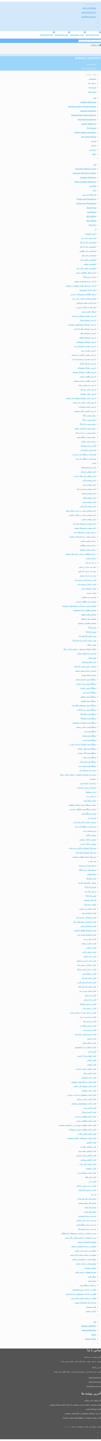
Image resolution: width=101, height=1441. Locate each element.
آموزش (93, 141)
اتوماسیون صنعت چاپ (88, 260)
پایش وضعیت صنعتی (88, 493)
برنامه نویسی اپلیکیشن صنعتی (85, 428)
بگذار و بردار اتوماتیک (88, 446)
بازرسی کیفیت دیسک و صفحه (85, 411)
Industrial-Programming (87, 119)
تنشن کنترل (92, 658)
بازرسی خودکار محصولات (86, 368)
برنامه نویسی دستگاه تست (86, 437)
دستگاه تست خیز (90, 731)
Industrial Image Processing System (82, 106)
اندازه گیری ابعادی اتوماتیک (86, 303)
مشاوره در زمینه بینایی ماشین (85, 1251)
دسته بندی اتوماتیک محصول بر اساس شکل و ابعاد (78, 775)
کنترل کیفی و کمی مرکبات (86, 1099)
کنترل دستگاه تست (89, 974)
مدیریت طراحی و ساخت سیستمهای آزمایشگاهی (78, 1233)
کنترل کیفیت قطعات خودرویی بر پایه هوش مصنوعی (77, 1125)
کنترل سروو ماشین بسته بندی (85, 1034)
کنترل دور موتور (90, 995)
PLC (94, 190)
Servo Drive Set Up (88, 137)
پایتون (94, 463)
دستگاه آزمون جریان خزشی (86, 684)
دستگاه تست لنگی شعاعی (86, 749)
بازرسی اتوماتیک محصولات (86, 342)
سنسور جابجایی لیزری (88, 844)
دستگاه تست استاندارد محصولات (84, 723)
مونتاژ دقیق (92, 1281)
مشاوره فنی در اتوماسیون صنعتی (84, 1259)
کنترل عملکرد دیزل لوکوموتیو (85, 1047)
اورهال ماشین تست (89, 312)
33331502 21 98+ (89, 8)
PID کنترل (92, 186)
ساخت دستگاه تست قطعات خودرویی (82, 809)
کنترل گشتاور (91, 1142)
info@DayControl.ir (88, 17)
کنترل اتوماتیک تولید (89, 913)
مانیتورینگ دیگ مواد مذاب (86, 1199)
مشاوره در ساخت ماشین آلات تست (83, 1255)
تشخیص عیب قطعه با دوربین (85, 601)
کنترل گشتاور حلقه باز (88, 1147)
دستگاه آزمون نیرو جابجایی (86, 710)
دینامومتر (93, 779)
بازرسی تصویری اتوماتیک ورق (85, 346)
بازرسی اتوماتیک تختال (88, 320)
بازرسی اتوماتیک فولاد (88, 333)
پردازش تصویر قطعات (88, 545)
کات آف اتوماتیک (90, 900)
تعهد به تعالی (91, 645)
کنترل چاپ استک (90, 956)
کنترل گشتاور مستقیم (88, 1160)
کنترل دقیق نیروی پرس (87, 991)
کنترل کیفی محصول (89, 1090)
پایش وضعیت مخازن (88, 519)
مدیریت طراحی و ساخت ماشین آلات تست (80, 1238)
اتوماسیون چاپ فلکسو (88, 251)
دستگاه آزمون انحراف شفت (86, 679)
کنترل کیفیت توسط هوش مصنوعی (83, 1103)
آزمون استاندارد (90, 234)
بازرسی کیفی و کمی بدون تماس (84, 402)
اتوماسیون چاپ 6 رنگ (88, 242)
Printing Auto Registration (86, 203)
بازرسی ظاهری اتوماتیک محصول (84, 372)
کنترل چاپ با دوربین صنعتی (86, 961)
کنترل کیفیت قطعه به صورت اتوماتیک (82, 1129)
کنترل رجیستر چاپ (89, 1008)
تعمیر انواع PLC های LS (87, 636)
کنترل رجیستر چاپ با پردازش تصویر (83, 1013)
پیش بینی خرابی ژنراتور (87, 567)
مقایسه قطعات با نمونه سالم (85, 1272)
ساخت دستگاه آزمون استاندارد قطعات (82, 805)
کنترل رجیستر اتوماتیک (88, 1004)
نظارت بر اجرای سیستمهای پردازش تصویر (80, 1294)
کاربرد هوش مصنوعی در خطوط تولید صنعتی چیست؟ (82, 1418)
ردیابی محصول (90, 792)
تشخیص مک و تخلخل (88, 619)
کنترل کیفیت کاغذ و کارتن (87, 1134)
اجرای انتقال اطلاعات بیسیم (86, 273)
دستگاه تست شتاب (89, 736)
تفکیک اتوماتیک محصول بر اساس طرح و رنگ (79, 649)
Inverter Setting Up (88, 124)
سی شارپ (92, 861)
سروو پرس (92, 818)
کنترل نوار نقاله (90, 1177)
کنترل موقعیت (91, 1168)
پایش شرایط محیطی (88, 467)
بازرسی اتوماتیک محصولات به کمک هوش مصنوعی (82, 1413)
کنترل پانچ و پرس (90, 939)
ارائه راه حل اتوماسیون (87, 290)
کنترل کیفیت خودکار (89, 1112)
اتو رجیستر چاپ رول (88, 238)
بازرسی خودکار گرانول (88, 363)
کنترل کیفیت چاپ (89, 1108)
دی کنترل (67, 1427)
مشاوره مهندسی (90, 1268)
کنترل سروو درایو (89, 1030)
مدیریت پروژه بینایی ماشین (86, 1220)
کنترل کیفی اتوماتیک (88, 1077)
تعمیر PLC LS (91, 632)
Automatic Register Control (85, 169)
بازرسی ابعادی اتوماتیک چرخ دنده (84, 316)
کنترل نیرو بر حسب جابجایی (86, 1186)
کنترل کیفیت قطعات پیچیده (86, 1121)
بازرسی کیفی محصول (88, 394)
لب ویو (93, 1194)
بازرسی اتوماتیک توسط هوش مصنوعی (82, 325)
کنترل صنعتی (91, 1039)
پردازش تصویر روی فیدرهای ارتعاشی (82, 537)
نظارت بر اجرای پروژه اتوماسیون (84, 1290)
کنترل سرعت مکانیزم (88, 1026)
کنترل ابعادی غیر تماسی (87, 909)
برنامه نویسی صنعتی (88, 441)
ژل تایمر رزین (91, 796)
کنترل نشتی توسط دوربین (86, 1173)
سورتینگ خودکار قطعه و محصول (84, 857)
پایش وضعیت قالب (89, 498)
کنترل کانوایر (91, 1060)
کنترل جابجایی (91, 948)
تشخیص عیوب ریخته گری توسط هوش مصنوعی (79, 606)
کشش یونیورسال (90, 904)
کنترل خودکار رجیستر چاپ (86, 965)
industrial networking (88, 111)
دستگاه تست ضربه (89, 740)
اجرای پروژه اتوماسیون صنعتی (85, 281)
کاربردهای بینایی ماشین (92, 1400)
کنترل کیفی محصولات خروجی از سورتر (81, 1095)
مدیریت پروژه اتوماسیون (87, 1216)
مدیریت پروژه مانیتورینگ (87, 1229)
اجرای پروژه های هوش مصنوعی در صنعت (81, 286)
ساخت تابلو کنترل (89, 801)
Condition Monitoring (88, 102)
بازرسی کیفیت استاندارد (87, 407)
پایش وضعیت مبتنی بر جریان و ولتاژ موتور (81, 511)
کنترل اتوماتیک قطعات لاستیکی (85, 930)
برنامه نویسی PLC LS (88, 424)
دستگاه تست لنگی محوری (86, 753)
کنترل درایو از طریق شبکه (86, 969)
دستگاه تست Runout (88, 718)
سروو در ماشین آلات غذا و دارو (84, 822)
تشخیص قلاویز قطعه (88, 614)
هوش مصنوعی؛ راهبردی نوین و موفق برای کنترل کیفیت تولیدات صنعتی (75, 1405)
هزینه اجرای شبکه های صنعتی (85, 1303)
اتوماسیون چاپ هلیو (89, 255)
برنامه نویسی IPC (89, 415)
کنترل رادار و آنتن (89, 1000)
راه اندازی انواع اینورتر (88, 783)
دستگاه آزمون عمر (89, 692)
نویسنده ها (92, 87)
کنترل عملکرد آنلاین (89, 1043)
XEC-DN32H (91, 216)
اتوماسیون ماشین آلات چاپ (86, 268)
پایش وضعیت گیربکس (88, 506)
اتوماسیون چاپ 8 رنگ (88, 247)
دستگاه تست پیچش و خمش (86, 727)
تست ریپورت (91, 593)
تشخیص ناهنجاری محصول (87, 623)
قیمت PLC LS (91, 896)
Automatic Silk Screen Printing (84, 173)
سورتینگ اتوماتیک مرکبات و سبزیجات (82, 848)
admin (93, 1335)
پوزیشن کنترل (91, 558)
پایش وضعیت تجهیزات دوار (86, 489)
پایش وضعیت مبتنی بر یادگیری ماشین (82, 515)
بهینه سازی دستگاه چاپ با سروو (84, 454)
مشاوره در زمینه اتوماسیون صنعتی (83, 1246)
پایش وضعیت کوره (89, 502)
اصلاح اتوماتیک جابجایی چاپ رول (84, 299)
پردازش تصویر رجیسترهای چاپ (84, 532)
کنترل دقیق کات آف (89, 978)
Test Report (91, 212)
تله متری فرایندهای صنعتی (86, 653)
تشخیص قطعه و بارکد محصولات (84, 610)
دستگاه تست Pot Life (88, 714)
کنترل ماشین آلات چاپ (87, 1164)
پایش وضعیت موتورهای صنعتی (85, 528)
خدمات (93, 145)
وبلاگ (94, 154)
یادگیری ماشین (90, 1311)
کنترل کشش (91, 1065)
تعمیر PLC (92, 627)
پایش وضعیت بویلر (89, 485)
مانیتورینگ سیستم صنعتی (87, 1203)
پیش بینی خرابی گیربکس (87, 571)
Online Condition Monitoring (85, 182)
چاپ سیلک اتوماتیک (89, 662)
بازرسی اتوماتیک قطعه (87, 338)
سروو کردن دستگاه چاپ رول (85, 827)
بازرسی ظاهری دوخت (88, 376)
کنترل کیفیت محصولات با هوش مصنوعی (81, 1138)
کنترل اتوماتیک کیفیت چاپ (86, 935)
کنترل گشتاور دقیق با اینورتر (86, 1155)
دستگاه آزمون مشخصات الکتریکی (84, 705)
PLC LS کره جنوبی (89, 195)
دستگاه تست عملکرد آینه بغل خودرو (83, 744)
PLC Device (91, 128)
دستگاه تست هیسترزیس (87, 766)
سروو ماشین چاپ (89, 831)
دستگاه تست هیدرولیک (88, 762)
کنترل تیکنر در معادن (88, 943)
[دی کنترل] (70, 35)
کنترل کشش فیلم (89, 1073)
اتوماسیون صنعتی (89, 264)
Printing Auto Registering (86, 199)
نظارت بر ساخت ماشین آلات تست (83, 1298)
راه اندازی (92, 150)
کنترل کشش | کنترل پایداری (86, 1069)
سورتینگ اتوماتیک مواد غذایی (85, 852)
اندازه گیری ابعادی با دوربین (86, 307)
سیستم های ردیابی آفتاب (87, 870)
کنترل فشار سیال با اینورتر (86, 1056)
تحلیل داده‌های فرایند (88, 589)
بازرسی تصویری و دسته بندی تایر (84, 359)
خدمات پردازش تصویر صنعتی (85, 671)
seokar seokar (90, 1339)
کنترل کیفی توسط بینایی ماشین (84, 1086)
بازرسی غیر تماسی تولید (87, 385)
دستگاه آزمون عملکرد (88, 697)
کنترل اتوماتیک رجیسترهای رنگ (85, 922)
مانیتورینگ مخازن (90, 1212)
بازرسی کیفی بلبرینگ (88, 389)
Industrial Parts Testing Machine (83, 115)
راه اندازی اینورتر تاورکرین (86, 788)
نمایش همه (92, 92)
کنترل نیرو (92, 1181)
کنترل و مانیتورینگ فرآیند (87, 1190)
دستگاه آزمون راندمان (88, 688)
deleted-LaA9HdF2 (88, 68)
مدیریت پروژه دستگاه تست (86, 1225)
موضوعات (92, 79)
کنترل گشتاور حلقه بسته (87, 1151)
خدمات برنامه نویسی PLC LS (85, 666)
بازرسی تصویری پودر (88, 351)
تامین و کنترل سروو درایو (87, 584)
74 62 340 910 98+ (88, 12)
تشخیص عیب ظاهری (88, 597)
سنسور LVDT (91, 835)
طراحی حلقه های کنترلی (87, 883)
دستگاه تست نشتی (89, 757)
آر (95, 229)
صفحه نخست (91, 64)
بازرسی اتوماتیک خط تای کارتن (84, 329)
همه (94, 98)
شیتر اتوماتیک (91, 878)
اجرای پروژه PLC (89, 277)
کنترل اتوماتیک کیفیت (93, 1409)
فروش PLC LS (90, 887)
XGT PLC (92, 225)
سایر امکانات (95, 45)
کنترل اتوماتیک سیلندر (88, 926)
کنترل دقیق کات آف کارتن (86, 982)
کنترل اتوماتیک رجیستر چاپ (86, 917)
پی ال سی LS (91, 563)
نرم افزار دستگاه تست (88, 1285)
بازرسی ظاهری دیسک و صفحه (85, 381)
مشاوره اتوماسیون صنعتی (86, 1242)
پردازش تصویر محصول (87, 550)
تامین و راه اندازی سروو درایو (85, 580)
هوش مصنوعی (90, 1307)
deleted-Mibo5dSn (89, 1330)
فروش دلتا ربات (90, 891)
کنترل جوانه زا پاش (89, 952)
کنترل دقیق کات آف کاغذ (87, 987)
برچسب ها (92, 83)
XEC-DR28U (91, 221)
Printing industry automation (85, 132)
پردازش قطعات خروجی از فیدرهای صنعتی (80, 554)
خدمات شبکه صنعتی (88, 675)
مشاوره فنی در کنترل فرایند (86, 1264)
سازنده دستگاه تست (88, 814)
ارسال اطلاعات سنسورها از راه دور (83, 294)
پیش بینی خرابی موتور (88, 576)
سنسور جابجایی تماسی (87, 839)
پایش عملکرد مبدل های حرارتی (84, 476)
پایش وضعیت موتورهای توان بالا (84, 524)
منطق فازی (92, 1277)
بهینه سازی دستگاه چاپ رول (86, 459)
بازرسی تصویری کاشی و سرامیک (84, 355)
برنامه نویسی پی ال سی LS (86, 433)
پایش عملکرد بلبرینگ (88, 472)
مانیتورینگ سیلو (90, 1207)
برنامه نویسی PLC (89, 420)
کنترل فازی (92, 1052)
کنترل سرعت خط (89, 1021)
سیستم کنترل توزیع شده (87, 865)
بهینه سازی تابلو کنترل (88, 450)
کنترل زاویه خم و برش (88, 1017)
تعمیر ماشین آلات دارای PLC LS (84, 640)
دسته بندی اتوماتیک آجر (87, 770)
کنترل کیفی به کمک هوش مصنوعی (83, 1082)
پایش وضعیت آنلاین (89, 480)
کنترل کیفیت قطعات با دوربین (85, 1116)
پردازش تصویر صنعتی (88, 541)
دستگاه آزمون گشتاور (88, 701)
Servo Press (91, 208)
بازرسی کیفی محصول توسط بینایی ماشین (80, 398)
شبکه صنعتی (91, 874)
